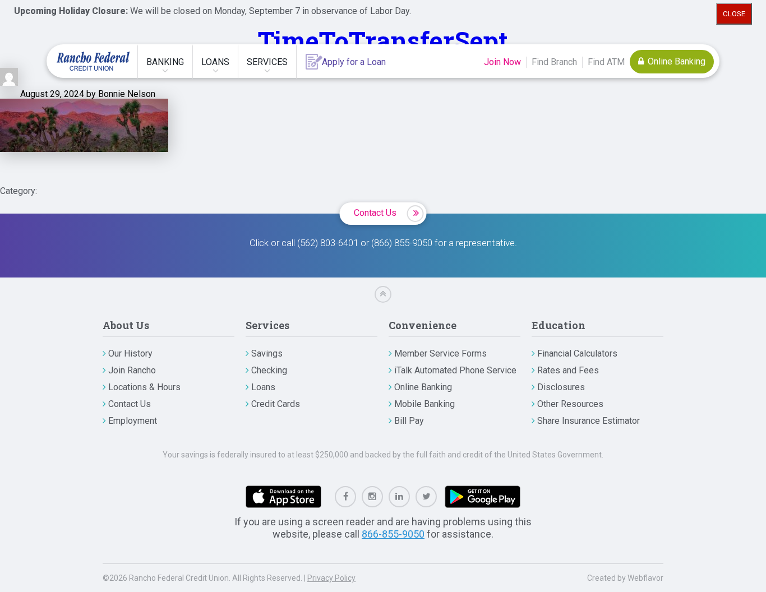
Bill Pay (409, 420)
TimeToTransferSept (383, 40)
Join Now (502, 62)
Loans (215, 62)
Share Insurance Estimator (588, 420)
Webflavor (645, 578)
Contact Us (375, 212)
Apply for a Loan (354, 62)
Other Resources (570, 404)
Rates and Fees (568, 370)
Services (267, 62)
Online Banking (675, 61)
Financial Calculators (577, 353)
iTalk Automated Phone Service (455, 370)
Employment (132, 420)
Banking (165, 62)
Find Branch (554, 62)
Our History (130, 353)
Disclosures (561, 387)
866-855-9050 (393, 534)
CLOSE (734, 14)
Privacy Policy (331, 578)
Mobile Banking (424, 404)
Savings (267, 353)
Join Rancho (132, 370)
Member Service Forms (440, 353)
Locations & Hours (144, 387)
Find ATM (606, 62)
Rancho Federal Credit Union (93, 61)
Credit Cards (275, 404)
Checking (269, 370)
